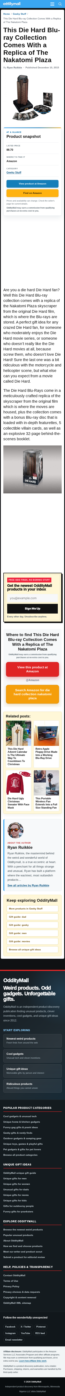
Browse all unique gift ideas (25, 949)
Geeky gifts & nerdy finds (17, 1133)
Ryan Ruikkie (14, 67)
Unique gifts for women (16, 1184)
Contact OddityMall (14, 1275)
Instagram (10, 1333)
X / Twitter (26, 1326)
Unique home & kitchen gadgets (21, 1121)
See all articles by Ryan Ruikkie (28, 885)
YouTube (25, 1333)
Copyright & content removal (19, 1297)
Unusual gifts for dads (16, 1189)
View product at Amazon (32, 183)
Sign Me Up (32, 608)
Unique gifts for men (15, 1178)
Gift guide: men (18, 933)
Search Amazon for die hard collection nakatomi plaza (33, 694)
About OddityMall (13, 1240)
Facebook (10, 1326)
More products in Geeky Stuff (25, 908)
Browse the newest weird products (23, 1229)
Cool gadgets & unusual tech (20, 1116)
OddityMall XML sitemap (17, 1303)
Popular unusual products (18, 1235)
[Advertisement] (32, 253)
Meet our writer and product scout (22, 1251)
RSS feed (40, 1333)
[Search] (60, 4)
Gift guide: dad (17, 916)
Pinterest (41, 1326)
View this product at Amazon (32, 669)
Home (6, 14)
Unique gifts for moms (16, 1195)
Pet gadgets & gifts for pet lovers (22, 1149)
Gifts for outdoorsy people (18, 1206)
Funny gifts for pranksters (18, 1211)
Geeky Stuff (19, 14)
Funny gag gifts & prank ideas (20, 1127)
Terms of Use (10, 1281)
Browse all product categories (20, 1155)
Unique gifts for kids (15, 1200)
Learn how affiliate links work (32, 1361)
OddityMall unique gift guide (19, 1173)
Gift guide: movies (19, 941)
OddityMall (16, 980)
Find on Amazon (32, 193)
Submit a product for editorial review (24, 1257)
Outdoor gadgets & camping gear (22, 1138)
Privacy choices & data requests (21, 1292)
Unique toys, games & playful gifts (23, 1144)
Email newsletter (13, 1340)
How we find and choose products (22, 1246)
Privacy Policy (11, 1286)
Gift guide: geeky (19, 925)
